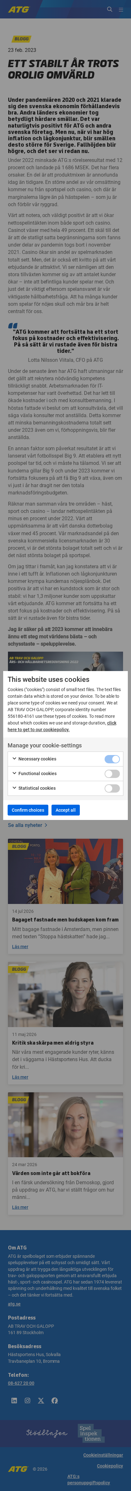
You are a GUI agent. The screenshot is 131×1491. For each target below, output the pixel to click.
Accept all (66, 810)
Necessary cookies (36, 758)
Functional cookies (37, 773)
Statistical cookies (36, 788)
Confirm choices (28, 810)
